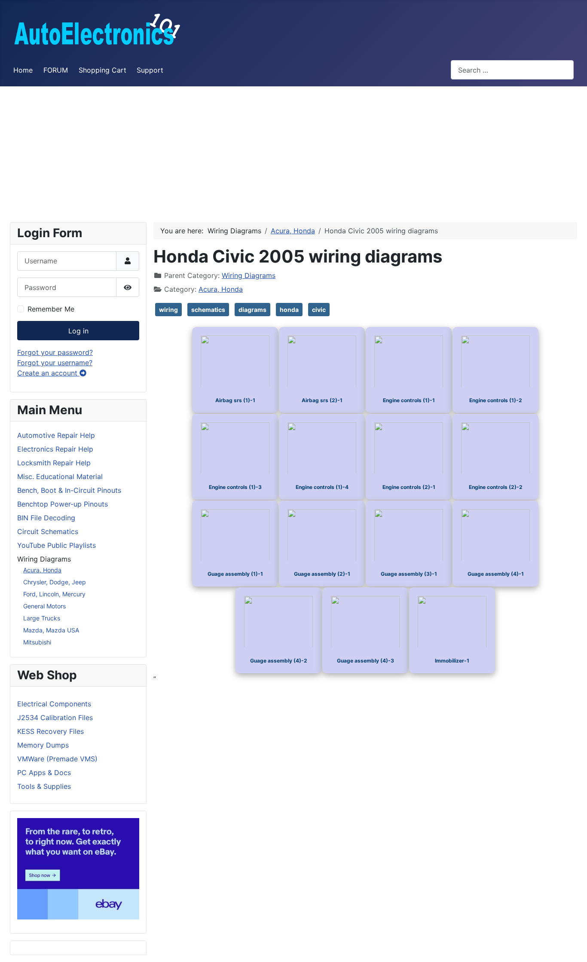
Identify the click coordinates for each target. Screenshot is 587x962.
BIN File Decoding (46, 517)
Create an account (48, 373)
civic (319, 309)
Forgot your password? (55, 352)
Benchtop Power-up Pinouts (62, 504)
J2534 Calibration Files (55, 717)
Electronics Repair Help (55, 449)
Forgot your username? (54, 362)
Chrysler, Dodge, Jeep (54, 582)
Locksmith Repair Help (54, 462)
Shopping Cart (102, 70)
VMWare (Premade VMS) (57, 758)
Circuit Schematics (47, 531)
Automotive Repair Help (56, 435)
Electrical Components (54, 703)
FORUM (55, 70)
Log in (78, 331)
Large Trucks (41, 618)
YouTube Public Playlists (56, 545)
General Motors (44, 606)
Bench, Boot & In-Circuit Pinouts (69, 490)
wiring (168, 309)
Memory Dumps (43, 745)
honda (289, 309)
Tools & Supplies (44, 786)
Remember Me (51, 309)
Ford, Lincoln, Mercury (54, 594)
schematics (208, 309)
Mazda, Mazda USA (51, 630)
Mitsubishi (37, 642)
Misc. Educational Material (60, 476)
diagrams (252, 309)
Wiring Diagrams (248, 275)
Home (23, 70)
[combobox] (512, 69)
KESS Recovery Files (50, 731)
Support (150, 70)
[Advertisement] (293, 151)
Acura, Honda (42, 570)
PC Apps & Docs (44, 772)
